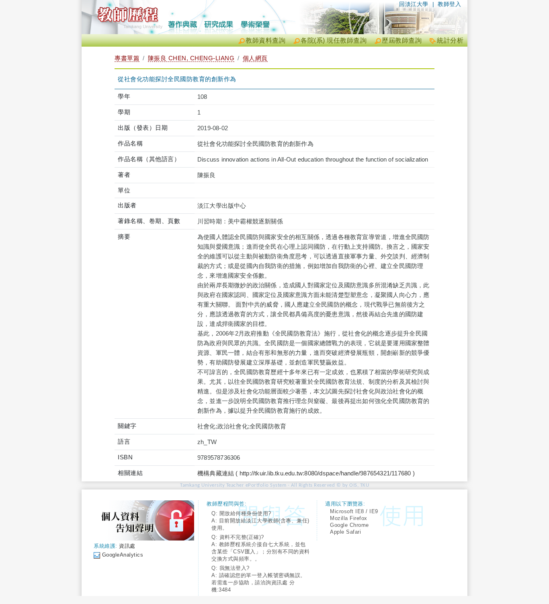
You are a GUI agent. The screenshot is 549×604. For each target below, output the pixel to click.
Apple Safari (345, 532)
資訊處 (127, 546)
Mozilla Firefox (348, 518)
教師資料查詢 (265, 40)
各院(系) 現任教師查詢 (334, 40)
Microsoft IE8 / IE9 (354, 511)
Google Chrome (349, 525)
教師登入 (449, 4)
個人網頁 (255, 58)
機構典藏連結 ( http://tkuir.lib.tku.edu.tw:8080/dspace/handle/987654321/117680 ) (306, 473)
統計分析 (450, 40)
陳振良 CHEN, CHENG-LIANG (191, 58)
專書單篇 (127, 58)
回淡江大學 (413, 4)
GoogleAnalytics (122, 555)
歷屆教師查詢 (402, 40)
